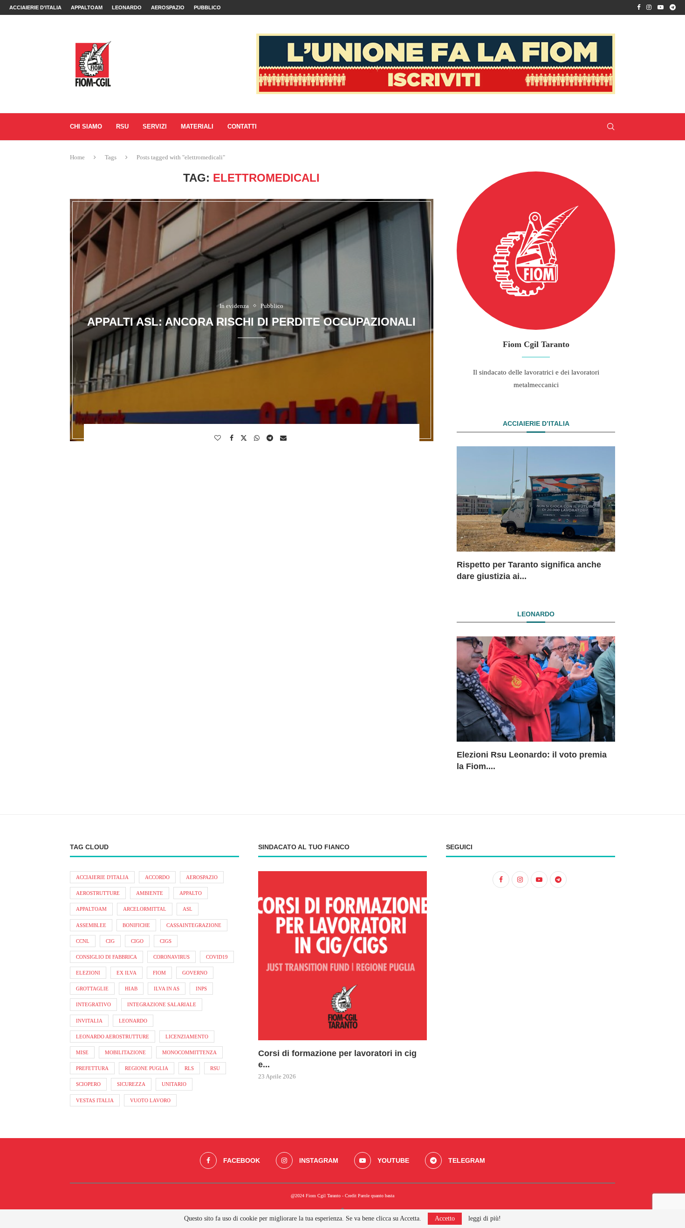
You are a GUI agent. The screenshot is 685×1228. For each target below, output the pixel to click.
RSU (122, 126)
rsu (215, 1068)
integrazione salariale (161, 1004)
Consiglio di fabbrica (106, 957)
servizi (155, 126)
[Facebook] (638, 7)
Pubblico (207, 7)
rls (189, 1068)
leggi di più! (484, 1218)
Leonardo (127, 7)
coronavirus (171, 957)
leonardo (133, 1020)
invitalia (89, 1020)
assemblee (91, 925)
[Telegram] (673, 7)
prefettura (92, 1068)
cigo (137, 941)
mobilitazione (125, 1052)
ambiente (149, 893)
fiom (159, 973)
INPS (201, 988)
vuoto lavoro (150, 1100)
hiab (131, 988)
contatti (242, 126)
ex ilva (126, 973)
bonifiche (136, 925)
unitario (174, 1084)
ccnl (82, 941)
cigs (165, 941)
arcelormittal (144, 909)
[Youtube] (661, 7)
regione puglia (146, 1068)
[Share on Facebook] (233, 438)
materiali (197, 126)
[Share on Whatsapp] (258, 438)
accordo (157, 877)
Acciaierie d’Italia (35, 7)
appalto (190, 893)
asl (187, 909)
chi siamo (86, 126)
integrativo (93, 1004)
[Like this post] (218, 438)
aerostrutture (98, 893)
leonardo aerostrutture (112, 1036)
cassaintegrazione (193, 925)
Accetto (445, 1218)
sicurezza (131, 1084)
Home (77, 157)
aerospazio (202, 877)
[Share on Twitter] (244, 438)
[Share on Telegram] (271, 438)
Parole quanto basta (376, 1195)
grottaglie (92, 988)
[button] (474, 513)
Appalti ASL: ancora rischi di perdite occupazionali (251, 321)
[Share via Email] (284, 438)
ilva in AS (166, 988)
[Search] (610, 126)
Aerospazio (168, 7)
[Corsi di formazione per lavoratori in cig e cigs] (342, 955)
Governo (194, 973)
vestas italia (95, 1100)
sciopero (88, 1084)
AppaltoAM (87, 7)
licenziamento (186, 1036)
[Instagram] (648, 7)
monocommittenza (189, 1052)
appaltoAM (91, 909)
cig (110, 941)
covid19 (217, 957)
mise (82, 1052)
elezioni (88, 973)
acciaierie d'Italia (102, 877)
